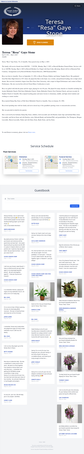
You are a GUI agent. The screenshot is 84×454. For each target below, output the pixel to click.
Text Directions (29, 171)
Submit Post (74, 206)
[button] (11, 160)
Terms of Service (46, 446)
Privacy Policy (37, 446)
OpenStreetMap (43, 449)
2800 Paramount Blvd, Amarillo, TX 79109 (28, 166)
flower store (31, 132)
